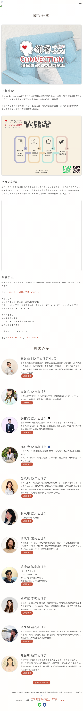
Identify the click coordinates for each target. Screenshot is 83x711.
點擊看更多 (27, 376)
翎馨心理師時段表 (41, 683)
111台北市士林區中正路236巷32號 (24, 292)
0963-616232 (31, 338)
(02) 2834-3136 (15, 338)
